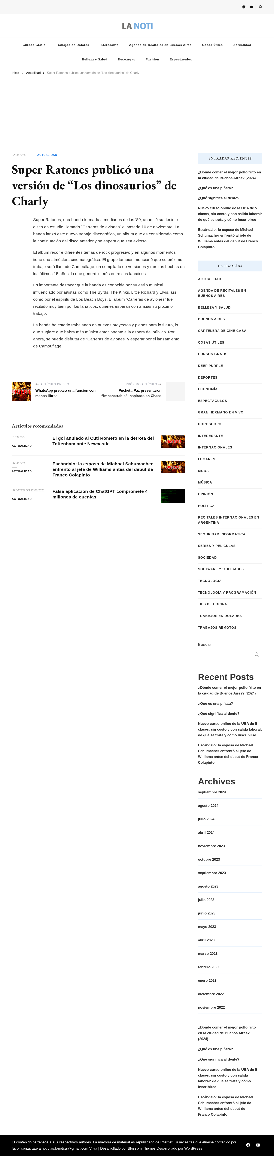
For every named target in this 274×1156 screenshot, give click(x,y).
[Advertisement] (137, 108)
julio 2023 (206, 900)
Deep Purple (210, 366)
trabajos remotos (217, 627)
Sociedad (207, 557)
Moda (203, 471)
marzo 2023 (207, 954)
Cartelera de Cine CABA (222, 331)
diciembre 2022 (211, 994)
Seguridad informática (222, 534)
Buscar (204, 644)
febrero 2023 (208, 967)
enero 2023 (207, 981)
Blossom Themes (142, 1148)
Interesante (109, 45)
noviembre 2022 (211, 1007)
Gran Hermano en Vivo (221, 412)
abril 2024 (206, 833)
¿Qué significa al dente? (218, 198)
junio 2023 (206, 913)
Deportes (207, 377)
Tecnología (210, 581)
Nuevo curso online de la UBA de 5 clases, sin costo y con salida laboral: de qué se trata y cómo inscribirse (230, 214)
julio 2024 (206, 819)
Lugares (206, 459)
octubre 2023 (209, 859)
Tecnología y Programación (227, 592)
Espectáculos (181, 59)
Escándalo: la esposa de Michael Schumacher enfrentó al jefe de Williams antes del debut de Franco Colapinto (102, 469)
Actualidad (242, 45)
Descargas (126, 59)
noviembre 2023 (211, 846)
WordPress (193, 1148)
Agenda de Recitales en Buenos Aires (160, 45)
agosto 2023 (208, 886)
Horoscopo (210, 424)
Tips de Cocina (212, 604)
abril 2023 (206, 940)
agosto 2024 (208, 806)
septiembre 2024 (212, 792)
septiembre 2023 (212, 873)
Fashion (152, 59)
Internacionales (215, 447)
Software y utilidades (221, 569)
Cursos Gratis (34, 45)
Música (205, 482)
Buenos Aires (211, 319)
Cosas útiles (212, 45)
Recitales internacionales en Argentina (228, 520)
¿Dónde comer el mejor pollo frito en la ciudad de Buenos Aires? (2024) (229, 175)
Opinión (205, 494)
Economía (208, 389)
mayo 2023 (207, 927)
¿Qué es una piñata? (215, 188)
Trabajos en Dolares (72, 45)
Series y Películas (217, 546)
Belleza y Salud (94, 59)
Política (206, 506)
